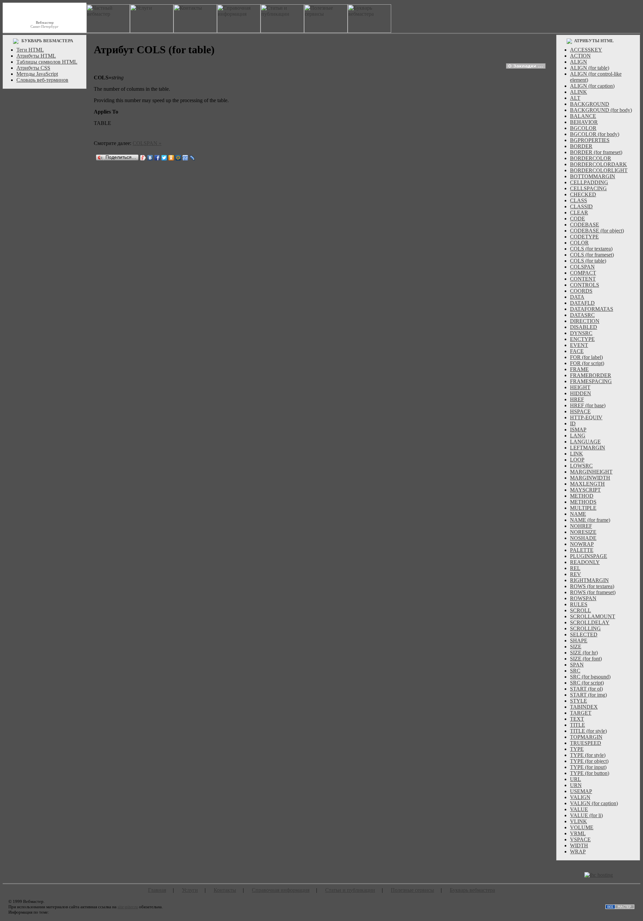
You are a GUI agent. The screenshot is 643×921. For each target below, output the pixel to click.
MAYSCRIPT (585, 490)
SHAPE (578, 640)
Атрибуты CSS (33, 68)
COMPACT (583, 273)
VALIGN (580, 797)
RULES (578, 604)
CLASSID (581, 206)
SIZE (575, 646)
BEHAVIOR (584, 122)
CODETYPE (584, 236)
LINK (576, 453)
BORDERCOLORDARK (598, 164)
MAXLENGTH (587, 484)
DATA (577, 297)
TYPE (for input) (588, 767)
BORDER (581, 146)
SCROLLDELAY (590, 622)
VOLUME (581, 827)
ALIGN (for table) (589, 68)
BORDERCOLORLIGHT (599, 170)
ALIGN (578, 62)
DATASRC (582, 315)
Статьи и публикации (350, 890)
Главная (157, 890)
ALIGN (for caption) (592, 86)
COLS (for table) (588, 261)
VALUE (579, 809)
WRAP (578, 851)
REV (575, 574)
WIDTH (579, 845)
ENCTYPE (582, 339)
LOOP (577, 460)
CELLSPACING (588, 188)
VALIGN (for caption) (594, 803)
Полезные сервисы (412, 890)
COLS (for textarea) (591, 249)
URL (575, 779)
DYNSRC (581, 333)
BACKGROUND (589, 104)
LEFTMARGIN (587, 447)
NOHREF (581, 526)
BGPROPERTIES (590, 140)
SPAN (577, 664)
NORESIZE (583, 532)
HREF (577, 399)
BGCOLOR (583, 128)
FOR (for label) (586, 357)
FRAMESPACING (591, 381)
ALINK (578, 92)
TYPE (577, 749)
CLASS (578, 200)
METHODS (583, 502)
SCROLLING (585, 628)
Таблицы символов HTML (46, 62)
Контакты (225, 890)
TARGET (580, 713)
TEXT (577, 719)
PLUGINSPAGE (588, 556)
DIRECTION (584, 321)
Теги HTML (30, 50)
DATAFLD (582, 303)
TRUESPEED (585, 743)
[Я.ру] (143, 157)
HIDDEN (580, 393)
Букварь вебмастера (472, 890)
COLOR (579, 242)
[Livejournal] (192, 157)
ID (573, 423)
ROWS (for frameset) (593, 592)
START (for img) (588, 695)
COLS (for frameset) (592, 255)
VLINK (578, 821)
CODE (577, 218)
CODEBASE (584, 224)
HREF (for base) (587, 405)
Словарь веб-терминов (42, 80)
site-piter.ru (128, 906)
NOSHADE (583, 538)
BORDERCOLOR (590, 158)
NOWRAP (582, 544)
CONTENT (583, 279)
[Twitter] (164, 157)
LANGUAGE (585, 441)
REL (575, 568)
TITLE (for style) (588, 731)
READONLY (585, 562)
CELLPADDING (589, 182)
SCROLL (580, 610)
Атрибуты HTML (36, 56)
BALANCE (583, 116)
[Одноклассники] (171, 157)
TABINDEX (584, 707)
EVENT (579, 345)
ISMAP (578, 429)
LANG (577, 435)
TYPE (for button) (589, 773)
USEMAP (581, 791)
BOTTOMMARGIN (592, 176)
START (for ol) (586, 689)
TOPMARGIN (586, 737)
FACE (577, 351)
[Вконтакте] (150, 157)
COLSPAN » (147, 143)
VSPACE (580, 839)
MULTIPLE (583, 508)
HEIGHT (580, 387)
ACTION (580, 56)
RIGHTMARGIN (589, 580)
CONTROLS (584, 285)
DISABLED (583, 327)
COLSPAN (582, 267)
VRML (578, 833)
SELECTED (583, 634)
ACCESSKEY (586, 50)
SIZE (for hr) (584, 652)
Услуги (190, 890)
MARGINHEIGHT (591, 472)
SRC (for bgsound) (590, 677)
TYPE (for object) (589, 761)
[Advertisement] (44, 192)
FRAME (579, 369)
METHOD (581, 496)
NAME (578, 514)
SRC (575, 671)
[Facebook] (157, 157)
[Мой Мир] (178, 157)
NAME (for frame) (590, 520)
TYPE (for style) (587, 755)
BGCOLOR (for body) (594, 134)
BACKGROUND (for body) (601, 110)
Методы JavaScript (37, 74)
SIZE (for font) (586, 658)
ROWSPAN (583, 598)
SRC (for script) (587, 683)
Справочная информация (280, 890)
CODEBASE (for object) (597, 230)
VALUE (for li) (586, 815)
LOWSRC (581, 466)
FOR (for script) (587, 363)
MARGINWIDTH (590, 478)
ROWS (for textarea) (592, 586)
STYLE (578, 701)
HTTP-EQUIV (586, 417)
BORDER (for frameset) (596, 152)
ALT (575, 98)
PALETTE (581, 550)
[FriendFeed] (185, 157)
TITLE (577, 725)
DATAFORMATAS (591, 309)
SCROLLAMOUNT (592, 616)
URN (576, 785)
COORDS (581, 291)
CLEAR (579, 212)
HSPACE (580, 411)
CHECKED (583, 194)
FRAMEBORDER (590, 375)
